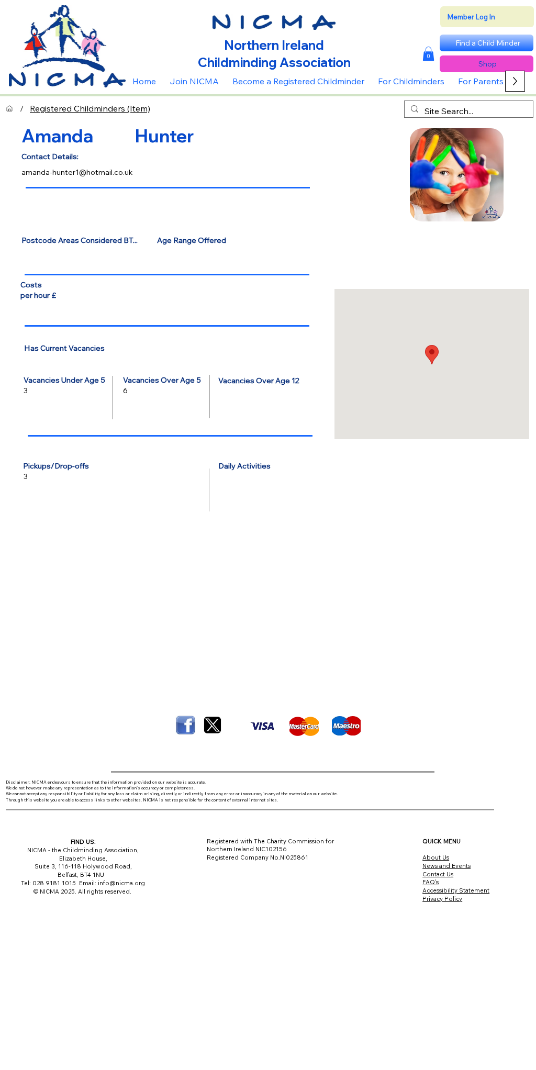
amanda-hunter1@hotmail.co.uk (76, 172)
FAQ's (430, 882)
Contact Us (437, 874)
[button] (428, 54)
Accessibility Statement (455, 890)
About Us (435, 857)
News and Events (446, 866)
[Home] (9, 108)
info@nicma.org (121, 883)
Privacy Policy (442, 898)
